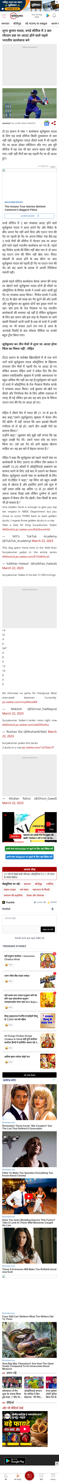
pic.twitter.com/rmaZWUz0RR (19, 702)
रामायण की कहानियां (13, 895)
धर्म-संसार (24, 889)
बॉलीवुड (17, 23)
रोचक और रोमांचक (35, 895)
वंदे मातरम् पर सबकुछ (36, 23)
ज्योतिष (49, 884)
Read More (15, 836)
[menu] (5, 16)
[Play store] (48, 15)
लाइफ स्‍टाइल (10, 889)
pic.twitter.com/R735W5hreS (32, 556)
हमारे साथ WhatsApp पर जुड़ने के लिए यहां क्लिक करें (29, 848)
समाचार (5, 23)
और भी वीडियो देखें (12, 1408)
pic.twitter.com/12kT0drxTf (38, 747)
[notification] (54, 15)
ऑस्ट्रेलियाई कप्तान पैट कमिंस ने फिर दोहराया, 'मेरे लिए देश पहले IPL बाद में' (34, 1394)
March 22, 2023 (42, 541)
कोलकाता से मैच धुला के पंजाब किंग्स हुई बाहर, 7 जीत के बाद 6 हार (11, 1394)
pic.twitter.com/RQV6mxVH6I (32, 529)
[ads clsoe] (57, 1463)
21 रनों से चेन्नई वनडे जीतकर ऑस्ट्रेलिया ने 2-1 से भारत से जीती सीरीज (29, 875)
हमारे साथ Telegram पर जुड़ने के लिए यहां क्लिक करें (29, 856)
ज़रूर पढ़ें (11, 1373)
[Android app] (15, 1461)
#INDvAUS (8, 529)
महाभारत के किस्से (41, 889)
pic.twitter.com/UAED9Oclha (32, 724)
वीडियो (10, 1402)
